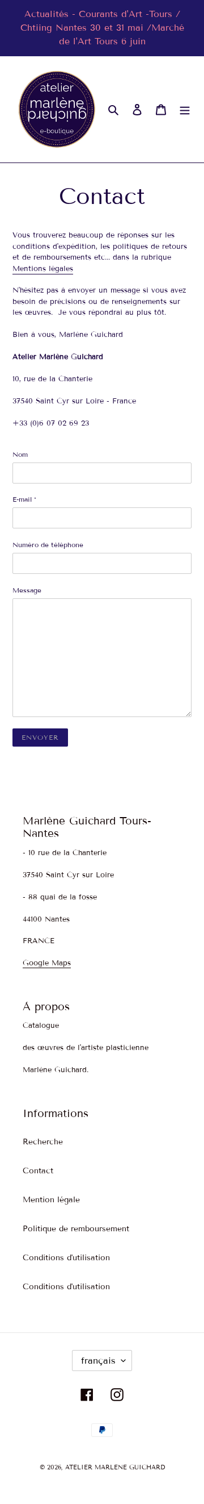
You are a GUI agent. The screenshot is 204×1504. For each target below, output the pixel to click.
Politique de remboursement (76, 1229)
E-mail (24, 499)
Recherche (43, 1142)
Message (26, 590)
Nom (20, 454)
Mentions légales (42, 268)
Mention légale (51, 1200)
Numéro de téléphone (47, 544)
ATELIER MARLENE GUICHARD (115, 1467)
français (98, 1360)
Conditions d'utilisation (66, 1258)
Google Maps (47, 963)
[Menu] (185, 110)
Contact (38, 1171)
